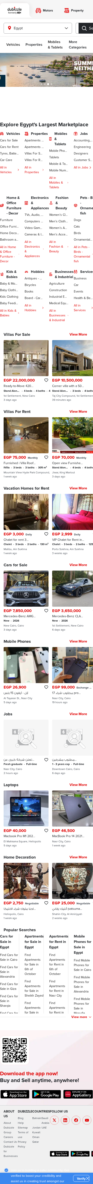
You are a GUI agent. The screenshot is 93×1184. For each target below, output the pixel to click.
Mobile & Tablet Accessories (58, 163)
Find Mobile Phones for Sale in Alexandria (82, 984)
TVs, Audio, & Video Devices (34, 214)
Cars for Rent (9, 147)
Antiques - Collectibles (34, 278)
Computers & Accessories (34, 221)
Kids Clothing (9, 296)
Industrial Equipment (58, 296)
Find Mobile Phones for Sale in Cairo (82, 965)
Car (76, 285)
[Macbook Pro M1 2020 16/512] (26, 819)
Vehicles (13, 44)
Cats (77, 226)
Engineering (82, 147)
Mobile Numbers (58, 170)
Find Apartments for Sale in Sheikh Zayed (34, 988)
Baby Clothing (9, 290)
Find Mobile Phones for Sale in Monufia (82, 1006)
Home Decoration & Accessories (9, 233)
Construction (58, 290)
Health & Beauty (83, 298)
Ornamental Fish (83, 239)
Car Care (6, 160)
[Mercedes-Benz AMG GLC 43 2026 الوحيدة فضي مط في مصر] (26, 601)
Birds (77, 233)
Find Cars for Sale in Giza (9, 986)
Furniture (6, 220)
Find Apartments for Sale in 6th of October (33, 964)
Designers (81, 153)
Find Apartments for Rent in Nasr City (57, 988)
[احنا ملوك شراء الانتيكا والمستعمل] (26, 891)
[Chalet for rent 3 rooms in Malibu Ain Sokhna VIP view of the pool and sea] (26, 524)
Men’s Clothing (58, 221)
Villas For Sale (34, 153)
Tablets (54, 157)
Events (78, 291)
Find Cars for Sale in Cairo (9, 957)
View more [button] (79, 1017)
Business (80, 278)
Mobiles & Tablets (55, 44)
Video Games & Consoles (34, 228)
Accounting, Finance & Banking (83, 140)
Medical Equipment (58, 303)
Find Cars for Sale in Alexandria (9, 972)
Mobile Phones (58, 150)
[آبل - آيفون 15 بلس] (26, 675)
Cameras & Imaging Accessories (34, 234)
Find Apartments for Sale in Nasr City (33, 1010)
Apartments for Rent (34, 147)
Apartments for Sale (34, 140)
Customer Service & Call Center (83, 160)
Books (29, 291)
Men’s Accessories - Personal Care (58, 234)
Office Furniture (9, 226)
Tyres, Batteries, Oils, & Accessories (9, 153)
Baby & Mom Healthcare (9, 283)
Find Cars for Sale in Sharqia (9, 1001)
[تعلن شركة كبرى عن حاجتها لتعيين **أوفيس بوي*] (26, 747)
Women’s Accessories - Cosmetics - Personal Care (58, 228)
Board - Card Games (34, 298)
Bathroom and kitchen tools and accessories (9, 239)
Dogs (77, 220)
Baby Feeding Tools (9, 303)
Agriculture (57, 283)
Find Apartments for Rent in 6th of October (57, 964)
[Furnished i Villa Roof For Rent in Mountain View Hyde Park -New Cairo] (26, 447)
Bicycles (30, 285)
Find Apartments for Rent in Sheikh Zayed (58, 1010)
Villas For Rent (34, 160)
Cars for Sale (9, 140)
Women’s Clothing (58, 214)
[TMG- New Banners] (46, 70)
